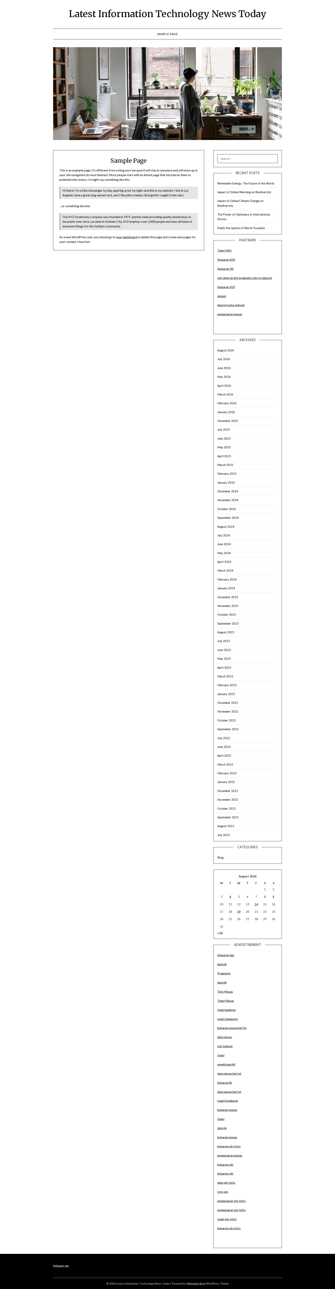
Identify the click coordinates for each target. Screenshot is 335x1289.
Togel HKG (224, 250)
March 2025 (225, 465)
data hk (222, 964)
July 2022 (223, 738)
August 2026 (225, 350)
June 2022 (224, 746)
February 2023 (227, 685)
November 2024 (227, 500)
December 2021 (227, 791)
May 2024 (224, 553)
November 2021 (227, 799)
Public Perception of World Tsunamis (241, 228)
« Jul (220, 932)
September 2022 (228, 729)
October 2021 (226, 808)
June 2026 (224, 368)
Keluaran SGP (226, 259)
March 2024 (225, 570)
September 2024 (228, 517)
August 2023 (225, 632)
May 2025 (224, 447)
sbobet (221, 296)
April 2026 (224, 385)
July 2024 (223, 535)
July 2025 (223, 429)
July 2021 (223, 835)
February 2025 (227, 473)
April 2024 (224, 561)
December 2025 (227, 420)
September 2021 (228, 817)
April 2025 (224, 456)
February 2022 (227, 773)
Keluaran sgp (225, 955)
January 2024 (226, 588)
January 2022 (226, 782)
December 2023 (227, 597)
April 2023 (224, 667)
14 (256, 904)
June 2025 (224, 438)
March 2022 (225, 764)
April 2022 (224, 755)
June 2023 (224, 650)
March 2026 (225, 394)
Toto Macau (225, 991)
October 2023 (226, 614)
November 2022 (227, 711)
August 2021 (225, 826)
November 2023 (227, 606)
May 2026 (224, 376)
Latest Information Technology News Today (167, 14)
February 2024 (227, 579)
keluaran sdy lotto (229, 1228)
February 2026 (227, 403)
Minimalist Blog (196, 1283)
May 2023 (224, 658)
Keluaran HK (225, 268)
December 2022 (227, 702)
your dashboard (126, 237)
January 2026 (226, 412)
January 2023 (226, 694)
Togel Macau (225, 1000)
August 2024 (225, 526)
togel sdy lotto (227, 1219)
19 (239, 911)
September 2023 (228, 623)
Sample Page (167, 34)
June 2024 (224, 544)
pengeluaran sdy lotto (231, 1210)
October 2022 (226, 720)
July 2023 (223, 641)
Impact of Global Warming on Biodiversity (244, 192)
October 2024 (226, 509)
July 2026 (223, 359)
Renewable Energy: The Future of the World (245, 183)
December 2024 (227, 491)
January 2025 (226, 482)
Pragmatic (224, 973)
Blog (220, 857)
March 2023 (225, 676)
